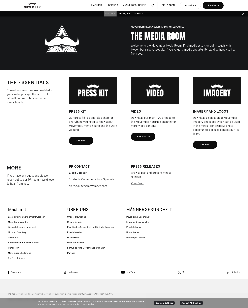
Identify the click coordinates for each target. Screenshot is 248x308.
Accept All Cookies (191, 303)
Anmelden (190, 5)
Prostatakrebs (74, 232)
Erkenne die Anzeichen (138, 222)
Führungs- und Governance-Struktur (86, 248)
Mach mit (96, 5)
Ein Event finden (16, 258)
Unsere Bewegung (76, 217)
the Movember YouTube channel (151, 122)
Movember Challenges (19, 253)
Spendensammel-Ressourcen (23, 243)
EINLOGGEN (168, 5)
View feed (137, 183)
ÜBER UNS (112, 5)
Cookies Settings (164, 303)
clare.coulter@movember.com (88, 186)
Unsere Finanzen (76, 243)
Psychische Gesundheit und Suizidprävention (90, 227)
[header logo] (32, 5)
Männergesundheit (136, 238)
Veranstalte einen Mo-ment (22, 227)
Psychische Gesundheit (138, 217)
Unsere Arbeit (74, 222)
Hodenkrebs (73, 238)
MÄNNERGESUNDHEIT (134, 5)
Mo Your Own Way (17, 232)
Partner (71, 253)
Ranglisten (13, 248)
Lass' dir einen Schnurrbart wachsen (26, 217)
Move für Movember (18, 222)
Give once (13, 238)
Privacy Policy (87, 304)
